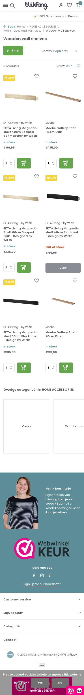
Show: (61, 66)
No (60, 682)
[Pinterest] (50, 575)
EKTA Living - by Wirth (17, 123)
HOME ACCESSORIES (43, 26)
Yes (40, 682)
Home (21, 26)
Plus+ (73, 654)
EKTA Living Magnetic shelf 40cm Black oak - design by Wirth (62, 232)
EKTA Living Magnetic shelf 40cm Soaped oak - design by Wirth (20, 132)
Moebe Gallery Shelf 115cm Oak (61, 130)
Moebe (49, 123)
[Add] (24, 163)
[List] (79, 66)
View (63, 268)
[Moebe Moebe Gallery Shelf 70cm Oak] (63, 301)
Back (11, 26)
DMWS (62, 654)
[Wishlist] (69, 6)
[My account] (61, 6)
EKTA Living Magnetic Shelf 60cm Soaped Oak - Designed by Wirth (20, 234)
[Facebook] (34, 575)
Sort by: (47, 51)
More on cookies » (42, 691)
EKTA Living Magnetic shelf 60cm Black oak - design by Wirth (20, 336)
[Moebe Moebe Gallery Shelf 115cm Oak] (63, 96)
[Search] (11, 5)
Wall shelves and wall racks (22, 30)
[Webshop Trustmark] (42, 548)
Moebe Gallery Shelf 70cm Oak (61, 334)
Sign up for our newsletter (42, 584)
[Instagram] (42, 575)
